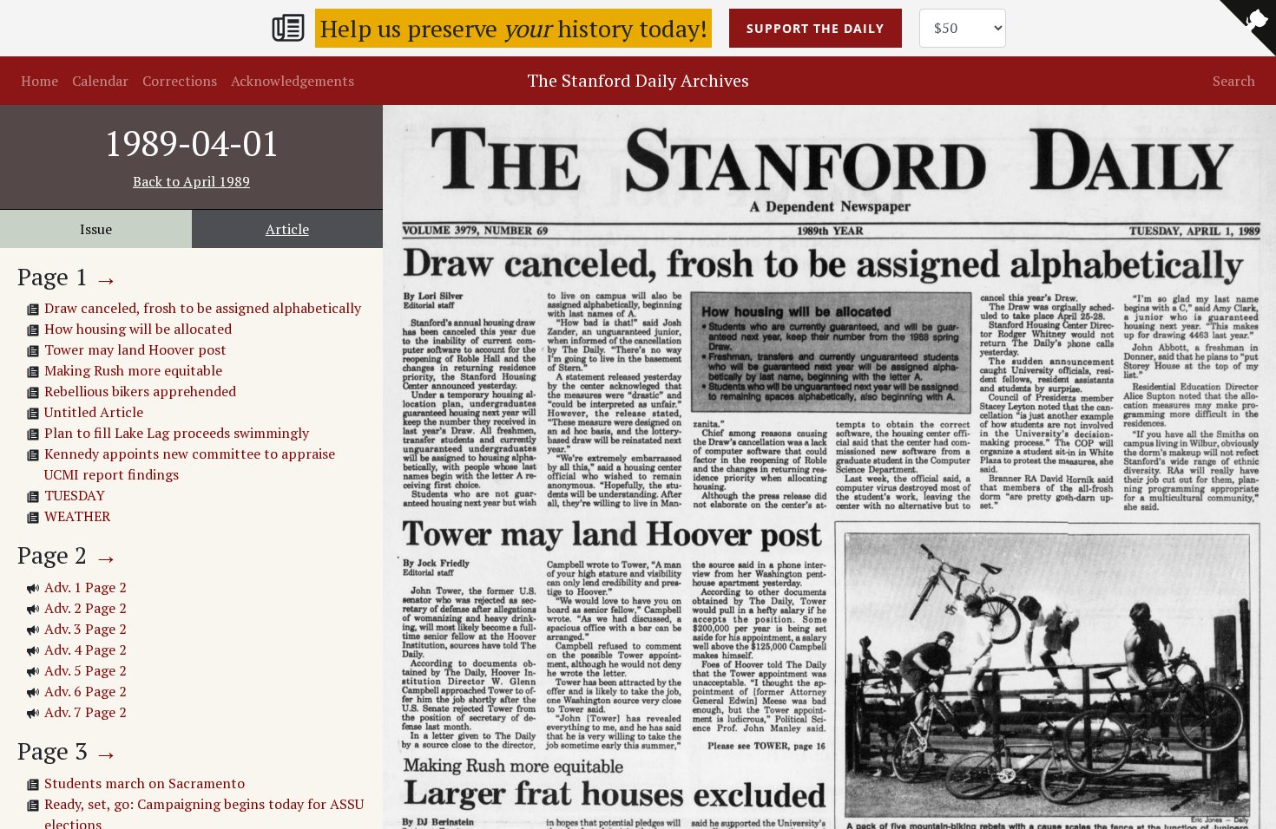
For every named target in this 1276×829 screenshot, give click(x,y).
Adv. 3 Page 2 (85, 628)
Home (39, 80)
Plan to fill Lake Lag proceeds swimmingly (176, 432)
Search (1234, 80)
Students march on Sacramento (144, 783)
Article (287, 228)
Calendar (100, 80)
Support (816, 28)
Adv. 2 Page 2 (85, 607)
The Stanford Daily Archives (638, 80)
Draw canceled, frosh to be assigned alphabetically (202, 307)
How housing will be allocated (138, 328)
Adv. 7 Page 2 (85, 711)
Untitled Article (93, 411)
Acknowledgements (292, 80)
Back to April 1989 (191, 181)
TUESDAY (74, 495)
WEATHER (77, 515)
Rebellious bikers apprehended (140, 391)
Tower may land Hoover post (135, 349)
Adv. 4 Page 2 (85, 649)
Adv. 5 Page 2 (85, 670)
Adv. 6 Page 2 (85, 691)
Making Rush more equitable (133, 370)
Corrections (179, 80)
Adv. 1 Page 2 (85, 587)
